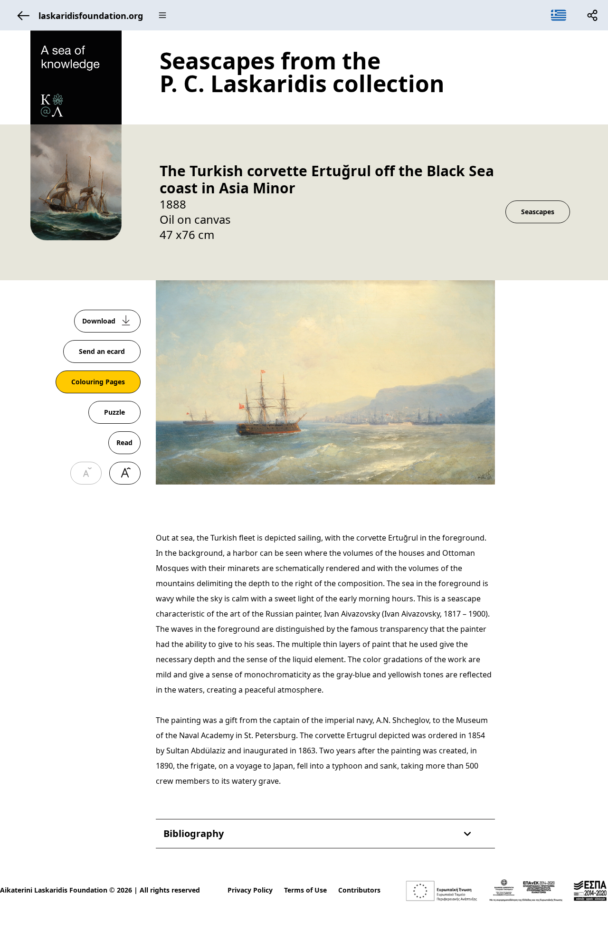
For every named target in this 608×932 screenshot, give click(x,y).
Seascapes (537, 211)
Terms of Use (305, 889)
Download (98, 320)
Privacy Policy (250, 889)
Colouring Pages (98, 381)
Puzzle (114, 412)
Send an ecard (102, 351)
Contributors (359, 889)
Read (124, 442)
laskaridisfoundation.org (90, 15)
